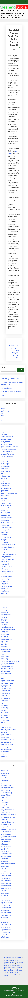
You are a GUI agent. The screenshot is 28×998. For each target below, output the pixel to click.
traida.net (3, 686)
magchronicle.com (5, 868)
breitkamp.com (5, 525)
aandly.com (4, 756)
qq (1, 420)
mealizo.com (4, 797)
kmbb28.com (4, 585)
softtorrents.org (5, 529)
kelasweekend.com (6, 752)
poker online (7, 958)
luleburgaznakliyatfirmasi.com (8, 829)
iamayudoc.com (5, 495)
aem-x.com (3, 473)
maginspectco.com (6, 936)
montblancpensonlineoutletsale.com (10, 661)
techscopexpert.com (6, 883)
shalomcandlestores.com (7, 809)
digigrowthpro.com (6, 607)
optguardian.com (5, 466)
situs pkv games (17, 969)
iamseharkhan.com (5, 790)
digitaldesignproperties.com (8, 794)
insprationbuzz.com (6, 785)
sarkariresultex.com (6, 795)
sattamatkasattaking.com (7, 559)
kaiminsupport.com (6, 780)
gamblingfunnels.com (6, 614)
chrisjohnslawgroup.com (7, 522)
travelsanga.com (5, 737)
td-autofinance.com (6, 649)
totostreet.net (4, 468)
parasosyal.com (5, 832)
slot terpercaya (15, 958)
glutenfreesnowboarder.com (8, 544)
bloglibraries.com (5, 827)
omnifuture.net (4, 612)
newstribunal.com (5, 437)
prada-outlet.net (5, 605)
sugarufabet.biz (5, 568)
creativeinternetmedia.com (8, 629)
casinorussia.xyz (5, 712)
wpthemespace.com (16, 995)
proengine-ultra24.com (7, 683)
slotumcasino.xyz (5, 714)
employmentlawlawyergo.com (8, 729)
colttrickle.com (5, 609)
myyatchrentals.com (6, 807)
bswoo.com (4, 758)
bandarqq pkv (8, 962)
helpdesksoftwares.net (6, 432)
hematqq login (11, 963)
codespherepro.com (6, 915)
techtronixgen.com (5, 878)
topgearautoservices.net (7, 571)
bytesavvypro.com (5, 905)
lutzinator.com (4, 539)
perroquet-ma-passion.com (8, 576)
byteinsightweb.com (6, 873)
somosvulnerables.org (6, 530)
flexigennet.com (5, 854)
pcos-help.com (4, 615)
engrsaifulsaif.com (5, 490)
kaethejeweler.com (5, 557)
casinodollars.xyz (5, 717)
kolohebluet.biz (5, 705)
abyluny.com (4, 590)
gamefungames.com (6, 485)
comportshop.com (5, 732)
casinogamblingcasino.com (8, 817)
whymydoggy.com (5, 770)
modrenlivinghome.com (7, 578)
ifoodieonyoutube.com (6, 451)
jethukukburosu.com (6, 824)
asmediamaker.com (6, 802)
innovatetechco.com (6, 888)
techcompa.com (5, 643)
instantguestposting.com (7, 739)
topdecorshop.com (6, 734)
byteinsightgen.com (6, 907)
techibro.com (4, 654)
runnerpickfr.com (5, 610)
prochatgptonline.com (6, 637)
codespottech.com (5, 865)
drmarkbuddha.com (6, 673)
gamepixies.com (5, 508)
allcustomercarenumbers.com (8, 519)
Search (3, 367)
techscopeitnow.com (6, 931)
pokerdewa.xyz (5, 720)
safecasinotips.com (6, 514)
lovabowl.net (4, 434)
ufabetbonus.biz (5, 751)
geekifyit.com (4, 810)
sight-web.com (5, 644)
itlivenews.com (4, 746)
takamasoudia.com (6, 846)
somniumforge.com (6, 826)
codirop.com (4, 619)
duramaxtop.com (5, 844)
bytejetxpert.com (5, 934)
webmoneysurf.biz (5, 703)
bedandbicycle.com (6, 503)
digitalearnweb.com (6, 772)
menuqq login (7, 957)
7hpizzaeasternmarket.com (8, 680)
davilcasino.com (5, 469)
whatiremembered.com (7, 666)
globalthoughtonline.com (7, 804)
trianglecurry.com (5, 551)
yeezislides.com (5, 442)
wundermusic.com (5, 483)
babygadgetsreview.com (7, 663)
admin (13, 49)
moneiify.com (4, 805)
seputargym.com (5, 463)
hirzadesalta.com (5, 458)
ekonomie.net (4, 741)
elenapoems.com (5, 838)
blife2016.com (4, 542)
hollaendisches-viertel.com (7, 681)
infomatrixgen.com (6, 910)
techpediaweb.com (6, 885)
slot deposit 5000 (14, 972)
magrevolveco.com (6, 924)
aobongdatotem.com (6, 444)
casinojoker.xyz (5, 719)
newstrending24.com (6, 749)
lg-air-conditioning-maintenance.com (10, 675)
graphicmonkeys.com (6, 507)
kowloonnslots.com (6, 653)
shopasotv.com (5, 736)
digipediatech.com (5, 870)
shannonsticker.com (6, 783)
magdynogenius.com (6, 875)
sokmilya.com (4, 588)
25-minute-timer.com (6, 486)
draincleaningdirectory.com (8, 821)
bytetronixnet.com (5, 932)
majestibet (7, 974)
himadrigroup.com (5, 646)
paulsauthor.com (5, 851)
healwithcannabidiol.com (7, 547)
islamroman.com (5, 648)
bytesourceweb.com (6, 919)
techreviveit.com (5, 893)
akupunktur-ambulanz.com (8, 664)
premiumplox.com (5, 698)
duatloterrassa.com (6, 532)
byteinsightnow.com (6, 920)
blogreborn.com (5, 632)
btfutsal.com (4, 617)
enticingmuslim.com (6, 834)
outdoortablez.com (6, 859)
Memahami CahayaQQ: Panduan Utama (11, 391)
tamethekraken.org (6, 537)
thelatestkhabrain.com (6, 792)
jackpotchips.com (5, 515)
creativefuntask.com (6, 488)
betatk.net (3, 754)
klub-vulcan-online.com (7, 524)
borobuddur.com (5, 481)
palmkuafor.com (5, 775)
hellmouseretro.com (6, 839)
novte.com (3, 678)
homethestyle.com (5, 478)
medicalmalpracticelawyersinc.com (10, 730)
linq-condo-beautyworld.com (8, 668)
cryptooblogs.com (5, 475)
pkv (2, 417)
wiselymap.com (5, 636)
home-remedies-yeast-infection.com (10, 446)
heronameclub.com (6, 856)
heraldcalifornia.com (6, 505)
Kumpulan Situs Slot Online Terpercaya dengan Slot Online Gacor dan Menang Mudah (14, 990)
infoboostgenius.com (6, 902)
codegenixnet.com (5, 917)
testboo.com (4, 695)
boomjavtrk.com (5, 591)
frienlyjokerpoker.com (6, 651)
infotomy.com (4, 861)
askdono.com (4, 622)
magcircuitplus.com (6, 929)
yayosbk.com (4, 700)
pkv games (15, 962)
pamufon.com (4, 534)
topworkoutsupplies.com (7, 454)
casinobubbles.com (6, 461)
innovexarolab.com (6, 912)
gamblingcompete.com (7, 626)
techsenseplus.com (5, 900)
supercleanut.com (5, 502)
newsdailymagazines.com (7, 439)
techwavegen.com (5, 904)
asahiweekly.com (5, 500)
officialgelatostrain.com (7, 556)
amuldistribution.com (6, 480)
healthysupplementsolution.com (9, 863)
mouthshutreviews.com (7, 456)
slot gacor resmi (12, 965)
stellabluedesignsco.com (7, 849)
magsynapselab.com (6, 876)
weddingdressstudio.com (7, 697)
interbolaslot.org (5, 773)
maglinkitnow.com (5, 871)
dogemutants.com (5, 843)
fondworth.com (5, 788)
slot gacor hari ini (5, 411)
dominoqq (13, 960)
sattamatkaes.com (5, 812)
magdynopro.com (5, 890)
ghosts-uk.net (4, 621)
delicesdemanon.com (6, 693)
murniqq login (19, 967)
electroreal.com (5, 448)
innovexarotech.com (6, 925)
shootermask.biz (5, 707)
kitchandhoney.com (6, 688)
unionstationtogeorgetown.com (9, 493)
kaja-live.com (4, 641)
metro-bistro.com (5, 690)
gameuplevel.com (5, 476)
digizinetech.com (5, 909)
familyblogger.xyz (5, 520)
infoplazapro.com (5, 892)
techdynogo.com (5, 866)
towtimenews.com (5, 819)
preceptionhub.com (6, 441)
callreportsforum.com (6, 586)
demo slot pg (4, 413)
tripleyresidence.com (6, 527)
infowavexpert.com (6, 895)
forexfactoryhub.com (6, 639)
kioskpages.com (5, 549)
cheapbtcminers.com (6, 491)
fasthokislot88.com (6, 512)
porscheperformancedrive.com (9, 535)
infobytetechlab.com (6, 914)
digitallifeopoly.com (6, 459)
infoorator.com (5, 676)
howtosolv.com (5, 692)
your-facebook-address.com (8, 574)
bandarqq (15, 28)
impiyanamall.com (5, 464)
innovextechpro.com (6, 880)
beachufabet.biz (5, 564)
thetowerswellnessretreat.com (8, 554)
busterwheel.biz (5, 709)
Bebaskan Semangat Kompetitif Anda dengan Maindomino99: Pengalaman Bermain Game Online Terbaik (14, 352)
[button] (25, 2)
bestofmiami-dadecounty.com (8, 449)
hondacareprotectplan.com (8, 816)
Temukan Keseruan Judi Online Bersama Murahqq (14, 343)
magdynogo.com (5, 937)
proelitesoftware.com (6, 517)
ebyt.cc (3, 670)
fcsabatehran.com (5, 841)
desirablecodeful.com (6, 853)
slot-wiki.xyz (4, 722)
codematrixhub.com (6, 898)
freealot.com (4, 498)
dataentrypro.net (5, 777)
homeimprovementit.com (7, 436)
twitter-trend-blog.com (7, 659)
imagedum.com (5, 552)
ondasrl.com (4, 541)
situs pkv (3, 408)
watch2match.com (5, 724)
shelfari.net (3, 710)
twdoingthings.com (6, 848)
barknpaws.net (4, 799)
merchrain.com (4, 583)
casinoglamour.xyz (5, 715)
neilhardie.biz (4, 702)
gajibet (17, 974)
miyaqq (13, 974)
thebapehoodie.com (6, 831)
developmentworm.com (7, 744)
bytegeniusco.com (5, 897)
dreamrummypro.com (6, 778)
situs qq (3, 415)
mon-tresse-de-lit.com (6, 566)
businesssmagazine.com (7, 627)
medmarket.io (4, 858)
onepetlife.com (5, 561)
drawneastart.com (5, 510)
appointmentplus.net (6, 742)
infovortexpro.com (5, 927)
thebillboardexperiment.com (8, 563)
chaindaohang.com (5, 671)
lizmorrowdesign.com (6, 546)
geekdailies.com (5, 581)
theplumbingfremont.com (7, 747)
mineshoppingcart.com (7, 453)
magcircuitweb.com (6, 881)
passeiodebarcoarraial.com (8, 787)
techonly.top (4, 624)
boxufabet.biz (4, 569)
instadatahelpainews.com (7, 579)
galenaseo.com (4, 725)
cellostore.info (4, 800)
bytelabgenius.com (6, 887)
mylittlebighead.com (6, 497)
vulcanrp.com (4, 658)
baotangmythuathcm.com (7, 822)
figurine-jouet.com (5, 573)
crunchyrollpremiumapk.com (8, 814)
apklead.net (4, 593)
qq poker (19, 960)
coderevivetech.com (6, 922)
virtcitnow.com (5, 634)
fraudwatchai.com (5, 471)
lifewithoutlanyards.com (7, 685)
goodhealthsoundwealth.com (8, 836)
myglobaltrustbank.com (7, 727)
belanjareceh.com (5, 782)
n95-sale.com (4, 631)
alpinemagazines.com (6, 656)
